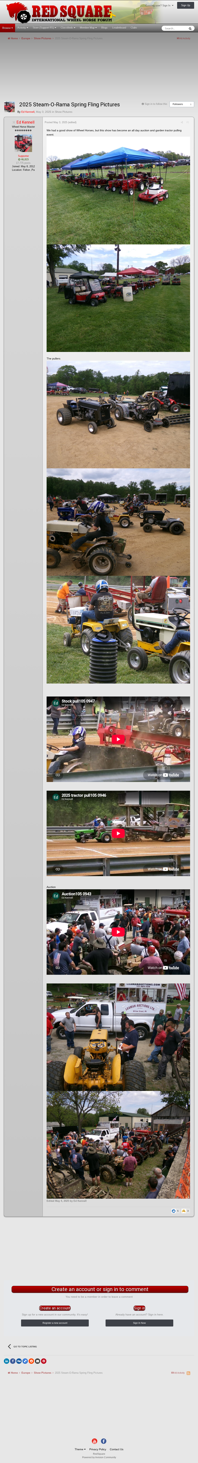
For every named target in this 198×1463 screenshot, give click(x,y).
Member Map (87, 27)
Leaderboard (119, 27)
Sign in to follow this (156, 103)
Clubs (134, 27)
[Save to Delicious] (25, 1361)
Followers (178, 104)
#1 (187, 122)
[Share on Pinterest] (43, 1361)
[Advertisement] (49, 72)
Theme (79, 1449)
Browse (6, 27)
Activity (22, 27)
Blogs (104, 27)
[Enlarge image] (118, 190)
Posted (56, 122)
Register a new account (55, 1323)
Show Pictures (63, 111)
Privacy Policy (97, 1449)
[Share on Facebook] (12, 1361)
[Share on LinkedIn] (6, 1361)
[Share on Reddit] (31, 1361)
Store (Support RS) (44, 27)
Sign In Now (139, 1323)
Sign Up (185, 5)
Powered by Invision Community (99, 1457)
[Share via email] (37, 1361)
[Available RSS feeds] (188, 1373)
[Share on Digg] (19, 1361)
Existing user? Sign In (159, 5)
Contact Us (116, 1449)
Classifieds (67, 27)
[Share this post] (182, 122)
